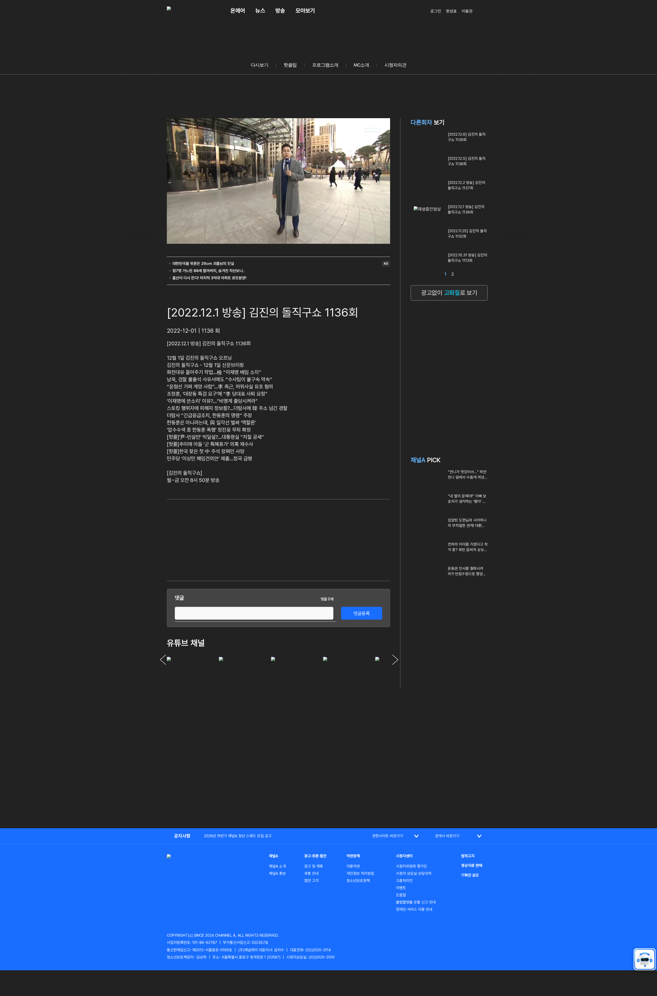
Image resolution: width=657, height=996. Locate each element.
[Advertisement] (141, 154)
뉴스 (260, 10)
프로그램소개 (325, 65)
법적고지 (468, 856)
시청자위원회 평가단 (411, 866)
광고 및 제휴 (313, 866)
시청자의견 (395, 65)
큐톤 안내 (311, 873)
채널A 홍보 (277, 873)
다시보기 (259, 65)
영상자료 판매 (471, 865)
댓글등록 (361, 613)
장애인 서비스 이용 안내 (414, 909)
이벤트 (401, 888)
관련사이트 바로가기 (387, 836)
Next (395, 659)
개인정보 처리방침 (360, 873)
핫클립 (290, 65)
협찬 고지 (311, 880)
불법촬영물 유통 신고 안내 (416, 902)
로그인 (435, 11)
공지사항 (182, 836)
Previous (163, 659)
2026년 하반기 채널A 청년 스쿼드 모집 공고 (238, 836)
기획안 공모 (470, 875)
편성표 (451, 11)
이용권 (467, 11)
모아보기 (305, 10)
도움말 (401, 895)
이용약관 (353, 866)
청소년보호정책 (358, 880)
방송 (280, 10)
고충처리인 (404, 880)
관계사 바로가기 (447, 836)
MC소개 (361, 65)
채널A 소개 (277, 866)
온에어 (237, 10)
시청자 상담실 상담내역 (413, 873)
